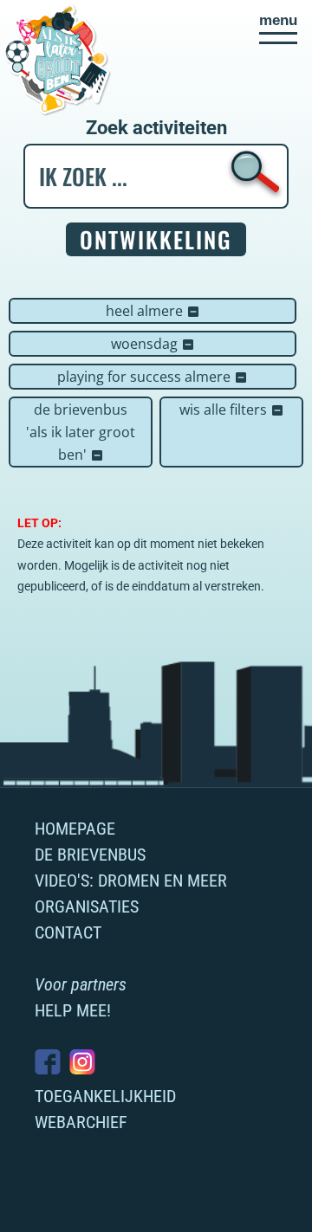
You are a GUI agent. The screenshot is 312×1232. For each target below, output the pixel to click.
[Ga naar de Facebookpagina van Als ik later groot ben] (48, 1061)
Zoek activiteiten (156, 128)
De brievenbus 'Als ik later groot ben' (80, 432)
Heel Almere (153, 310)
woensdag (153, 343)
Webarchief (81, 1122)
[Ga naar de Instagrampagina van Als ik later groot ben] (82, 1061)
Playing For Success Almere (152, 376)
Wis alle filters (231, 409)
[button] (278, 28)
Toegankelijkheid (105, 1096)
